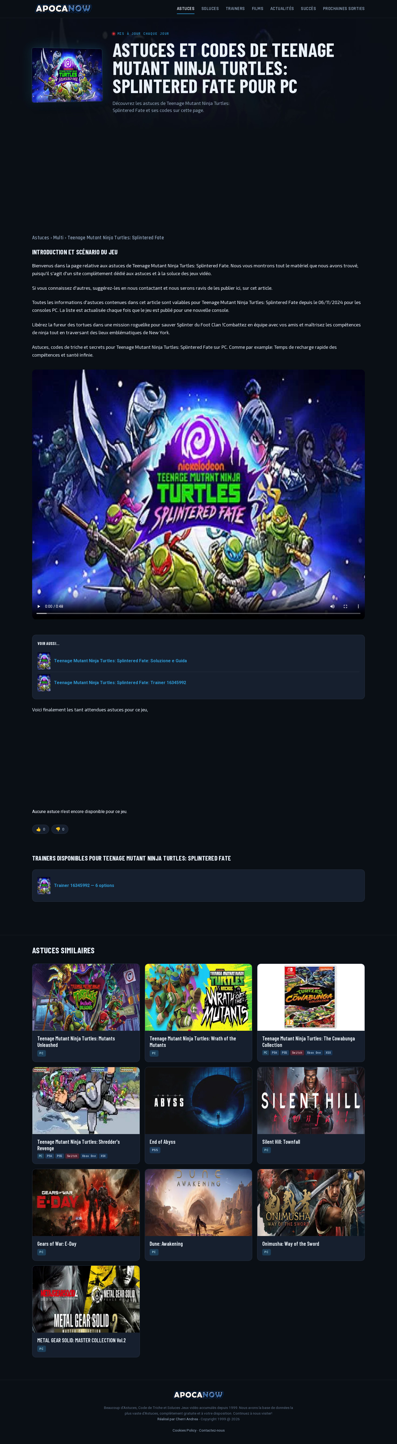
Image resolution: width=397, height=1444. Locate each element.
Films (258, 9)
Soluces (210, 9)
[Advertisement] (198, 171)
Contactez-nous (212, 1430)
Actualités (282, 9)
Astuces (186, 9)
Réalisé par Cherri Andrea (177, 1419)
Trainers (235, 9)
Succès (308, 9)
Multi (58, 238)
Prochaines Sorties (344, 9)
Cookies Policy (184, 1430)
